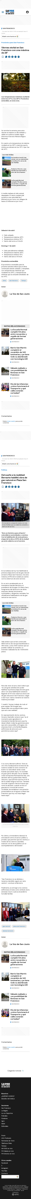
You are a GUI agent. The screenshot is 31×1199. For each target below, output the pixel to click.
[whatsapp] (6, 57)
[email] (15, 57)
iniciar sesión (11, 421)
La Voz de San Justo (20, 294)
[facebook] (9, 57)
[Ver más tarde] (2, 56)
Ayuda (22, 1190)
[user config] (27, 12)
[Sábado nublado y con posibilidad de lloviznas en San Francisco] (5, 371)
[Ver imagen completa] (27, 75)
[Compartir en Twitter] (12, 57)
